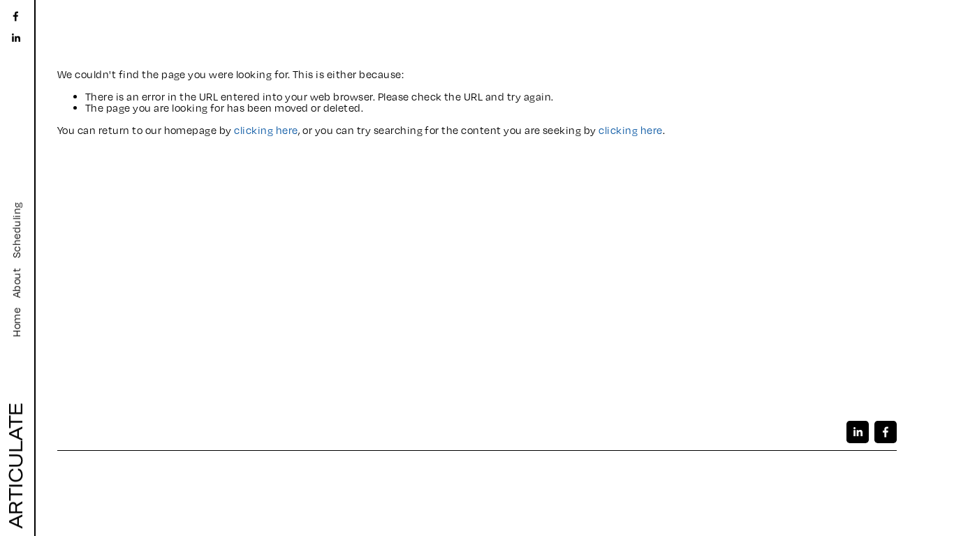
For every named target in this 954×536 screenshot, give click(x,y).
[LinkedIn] (16, 38)
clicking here (266, 130)
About (16, 283)
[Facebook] (16, 16)
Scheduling (16, 230)
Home (16, 322)
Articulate (15, 466)
